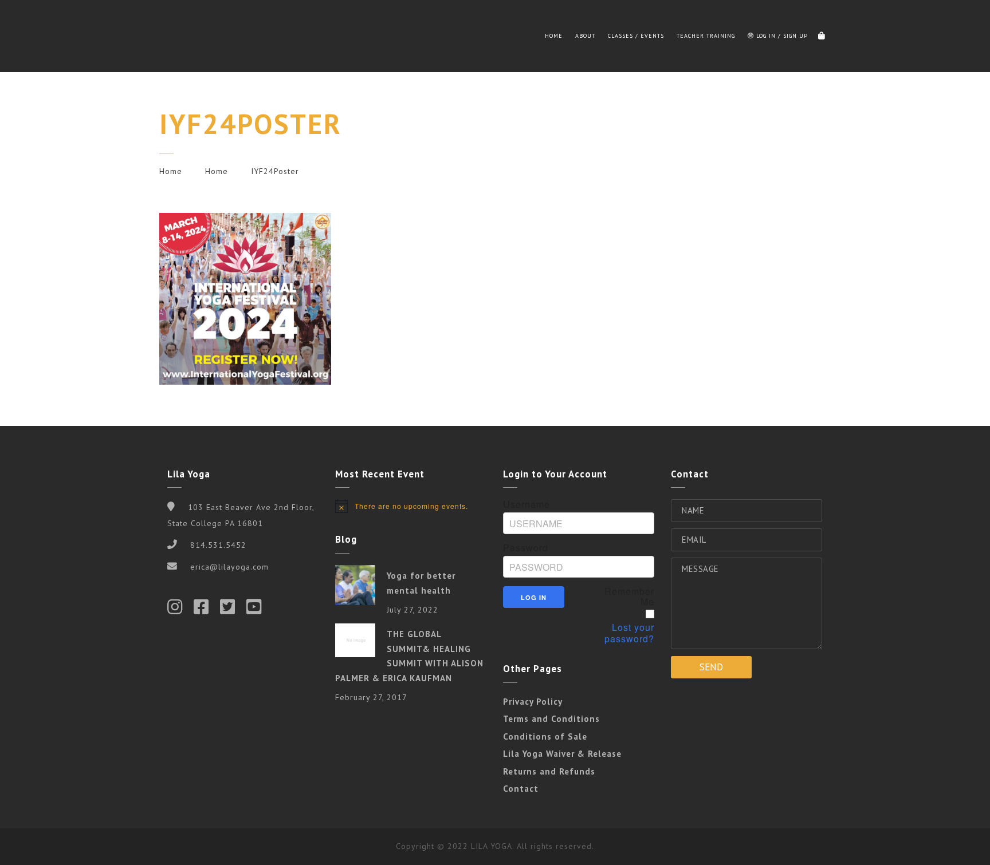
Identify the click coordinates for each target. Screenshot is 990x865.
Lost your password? (629, 633)
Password (525, 548)
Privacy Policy (533, 701)
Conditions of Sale (545, 736)
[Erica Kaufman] (188, 36)
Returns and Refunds (549, 771)
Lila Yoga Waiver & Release (562, 753)
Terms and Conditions (551, 718)
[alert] (410, 506)
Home (554, 36)
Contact (521, 788)
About (585, 36)
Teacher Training (706, 36)
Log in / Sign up (781, 36)
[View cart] (821, 36)
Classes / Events (636, 36)
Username (526, 504)
